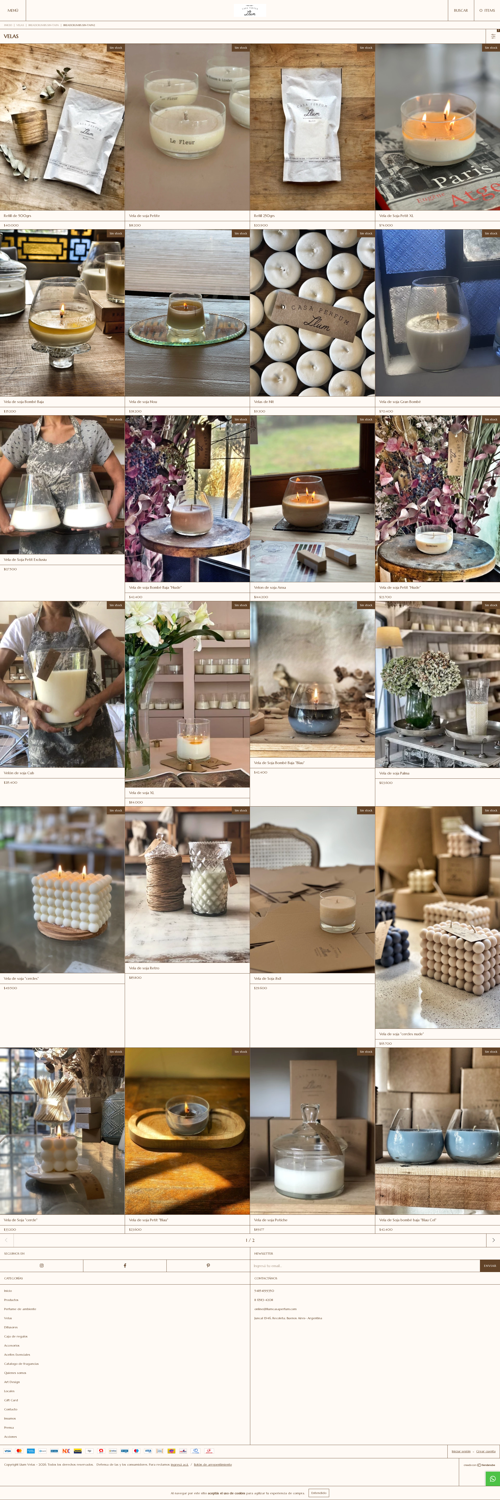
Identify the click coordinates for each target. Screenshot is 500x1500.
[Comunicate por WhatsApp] (492, 1478)
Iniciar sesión (461, 1451)
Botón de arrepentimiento (213, 1464)
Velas (20, 25)
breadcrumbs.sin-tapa (43, 25)
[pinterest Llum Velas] (208, 1266)
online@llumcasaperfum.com (275, 1309)
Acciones (10, 1437)
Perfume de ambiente (20, 1309)
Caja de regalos (16, 1336)
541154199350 (264, 1291)
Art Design (12, 1382)
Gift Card (11, 1400)
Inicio (8, 25)
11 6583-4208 (263, 1300)
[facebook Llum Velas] (125, 1266)
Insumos (10, 1418)
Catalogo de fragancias (21, 1364)
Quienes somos (15, 1373)
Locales (9, 1391)
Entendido (318, 1493)
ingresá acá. (180, 1464)
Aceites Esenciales (17, 1354)
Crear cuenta (486, 1451)
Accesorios (12, 1345)
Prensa (9, 1427)
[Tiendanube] (479, 1465)
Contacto (10, 1409)
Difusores (11, 1327)
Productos (11, 1300)
